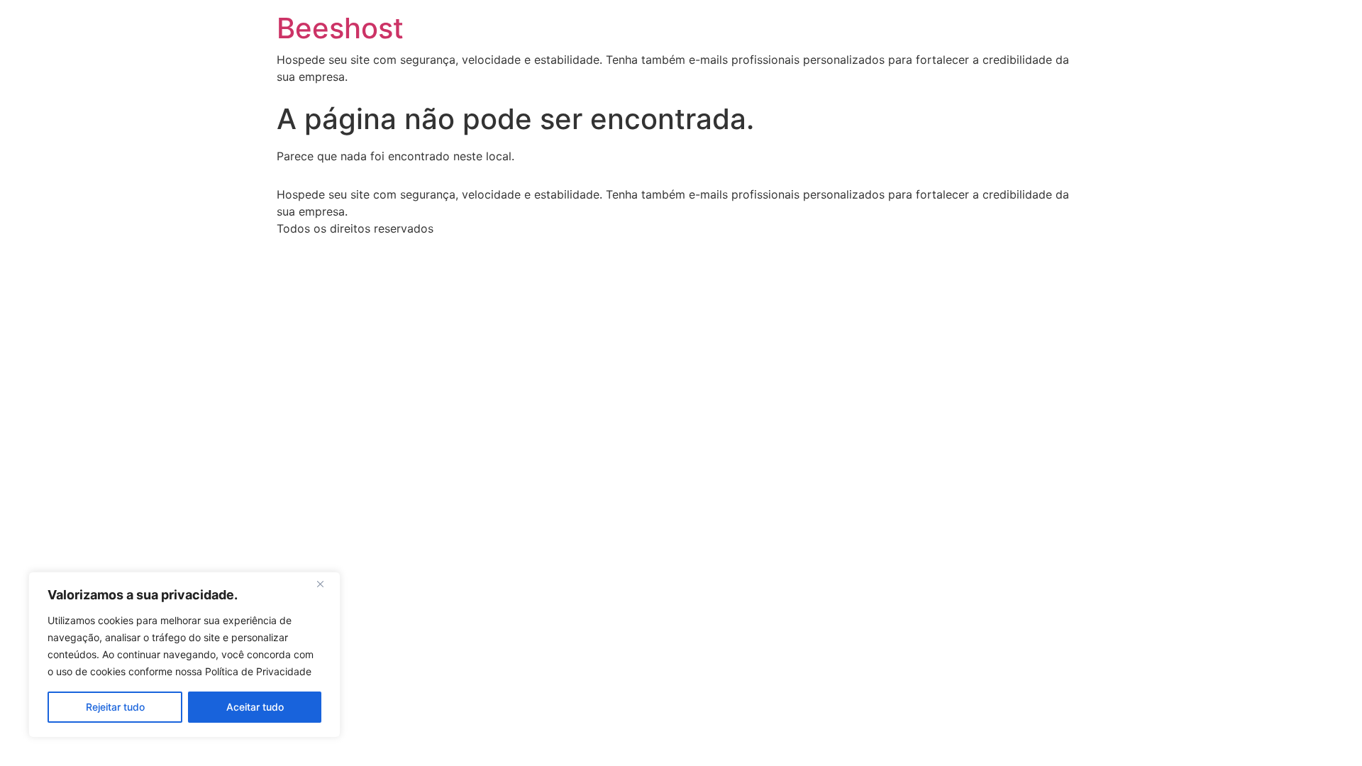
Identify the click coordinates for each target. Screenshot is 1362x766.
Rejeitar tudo (115, 707)
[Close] (325, 583)
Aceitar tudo (255, 707)
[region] (184, 655)
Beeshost (340, 28)
